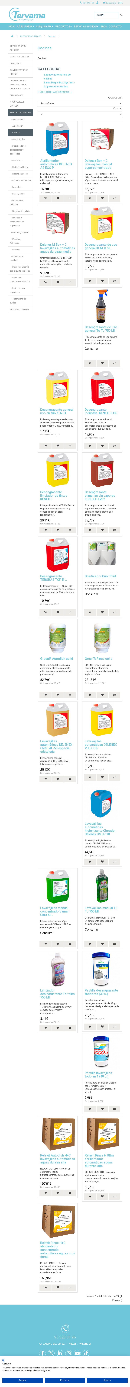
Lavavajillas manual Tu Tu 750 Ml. (101, 909)
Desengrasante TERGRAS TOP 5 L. (53, 578)
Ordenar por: (115, 97)
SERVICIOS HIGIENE (85, 26)
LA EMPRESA (24, 26)
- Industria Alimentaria (20, 180)
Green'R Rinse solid (98, 659)
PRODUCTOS (62, 26)
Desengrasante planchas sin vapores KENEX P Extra (100, 495)
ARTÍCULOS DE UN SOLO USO (18, 48)
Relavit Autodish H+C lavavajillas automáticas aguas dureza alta (57, 1158)
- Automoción (16, 126)
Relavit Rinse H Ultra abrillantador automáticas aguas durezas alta (99, 1160)
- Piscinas (15, 250)
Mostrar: (117, 108)
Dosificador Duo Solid (100, 576)
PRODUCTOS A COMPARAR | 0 (55, 92)
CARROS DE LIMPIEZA (19, 57)
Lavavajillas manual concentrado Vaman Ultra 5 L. (54, 911)
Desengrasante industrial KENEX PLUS (101, 411)
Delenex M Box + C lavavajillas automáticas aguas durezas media (57, 248)
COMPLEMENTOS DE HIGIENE (19, 72)
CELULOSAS (15, 63)
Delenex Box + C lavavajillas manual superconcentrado (98, 164)
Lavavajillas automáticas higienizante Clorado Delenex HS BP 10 (100, 829)
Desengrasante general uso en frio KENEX (57, 411)
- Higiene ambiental (19, 167)
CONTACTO (115, 26)
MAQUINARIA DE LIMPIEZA (17, 104)
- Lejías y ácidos (18, 194)
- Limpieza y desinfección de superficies (17, 222)
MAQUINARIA (44, 26)
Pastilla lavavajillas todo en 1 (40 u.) (98, 1074)
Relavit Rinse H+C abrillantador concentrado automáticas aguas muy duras (57, 1250)
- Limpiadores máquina (16, 202)
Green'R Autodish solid (56, 659)
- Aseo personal (17, 119)
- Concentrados (17, 139)
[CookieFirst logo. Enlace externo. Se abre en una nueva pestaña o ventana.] (3, 1360)
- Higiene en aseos (19, 174)
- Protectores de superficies (17, 290)
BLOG (104, 26)
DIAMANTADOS (16, 95)
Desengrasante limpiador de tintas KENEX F (53, 495)
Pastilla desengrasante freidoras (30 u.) (101, 992)
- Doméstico (16, 160)
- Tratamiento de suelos (18, 301)
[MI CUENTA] (98, 3)
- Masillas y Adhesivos (15, 241)
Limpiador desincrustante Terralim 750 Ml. (57, 993)
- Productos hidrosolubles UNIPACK (20, 280)
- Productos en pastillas (17, 258)
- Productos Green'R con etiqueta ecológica (20, 269)
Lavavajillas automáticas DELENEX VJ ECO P (101, 744)
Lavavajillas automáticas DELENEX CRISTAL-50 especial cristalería (56, 746)
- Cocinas (15, 133)
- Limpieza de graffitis (20, 211)
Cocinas (51, 36)
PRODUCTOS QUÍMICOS (30, 36)
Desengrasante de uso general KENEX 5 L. (101, 246)
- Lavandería (16, 187)
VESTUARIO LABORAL (19, 309)
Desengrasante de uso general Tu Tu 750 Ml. (101, 329)
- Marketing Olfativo (19, 232)
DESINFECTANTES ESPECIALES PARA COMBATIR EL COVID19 (20, 85)
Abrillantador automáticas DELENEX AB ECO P (56, 164)
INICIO (11, 26)
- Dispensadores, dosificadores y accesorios (18, 150)
